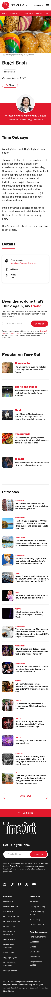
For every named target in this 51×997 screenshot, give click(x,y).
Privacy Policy (14, 334)
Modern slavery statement (9, 964)
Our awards (8, 912)
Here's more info (11, 226)
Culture (39, 13)
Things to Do (15, 13)
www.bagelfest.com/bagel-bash (24, 263)
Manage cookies (10, 971)
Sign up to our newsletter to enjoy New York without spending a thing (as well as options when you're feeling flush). (24, 314)
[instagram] (4, 884)
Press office (8, 902)
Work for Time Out (11, 917)
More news (25, 796)
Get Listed (34, 902)
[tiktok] (12, 884)
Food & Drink (28, 13)
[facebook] (19, 884)
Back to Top (28, 813)
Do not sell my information (9, 933)
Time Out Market (37, 925)
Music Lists (34, 952)
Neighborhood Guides (36, 963)
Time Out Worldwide (38, 937)
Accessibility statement (8, 946)
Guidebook (34, 942)
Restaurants (35, 957)
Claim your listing (37, 907)
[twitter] (26, 884)
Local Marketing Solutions (37, 913)
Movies (33, 947)
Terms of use (8, 953)
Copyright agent (10, 958)
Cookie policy (9, 940)
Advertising (35, 920)
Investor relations (10, 907)
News (4, 13)
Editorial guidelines (11, 922)
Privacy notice (9, 927)
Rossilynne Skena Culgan (31, 116)
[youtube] (34, 884)
